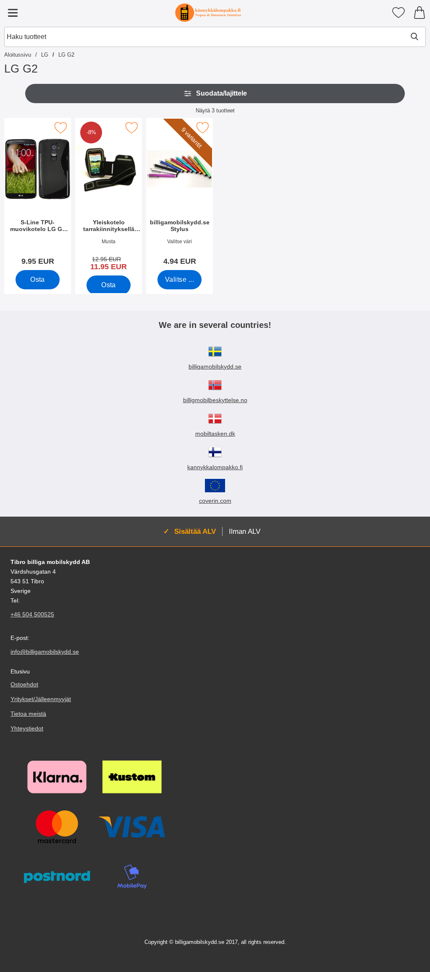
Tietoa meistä (28, 713)
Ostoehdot (24, 684)
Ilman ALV (244, 531)
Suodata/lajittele (221, 93)
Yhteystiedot (26, 728)
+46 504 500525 (32, 614)
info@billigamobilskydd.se (44, 651)
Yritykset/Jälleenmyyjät (40, 699)
